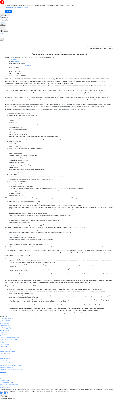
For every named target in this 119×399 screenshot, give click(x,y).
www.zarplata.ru (16, 61)
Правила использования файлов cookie (34, 9)
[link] (3, 29)
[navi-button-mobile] (1, 39)
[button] (1, 33)
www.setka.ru (28, 66)
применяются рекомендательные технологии (34, 389)
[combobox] (4, 395)
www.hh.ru (15, 59)
